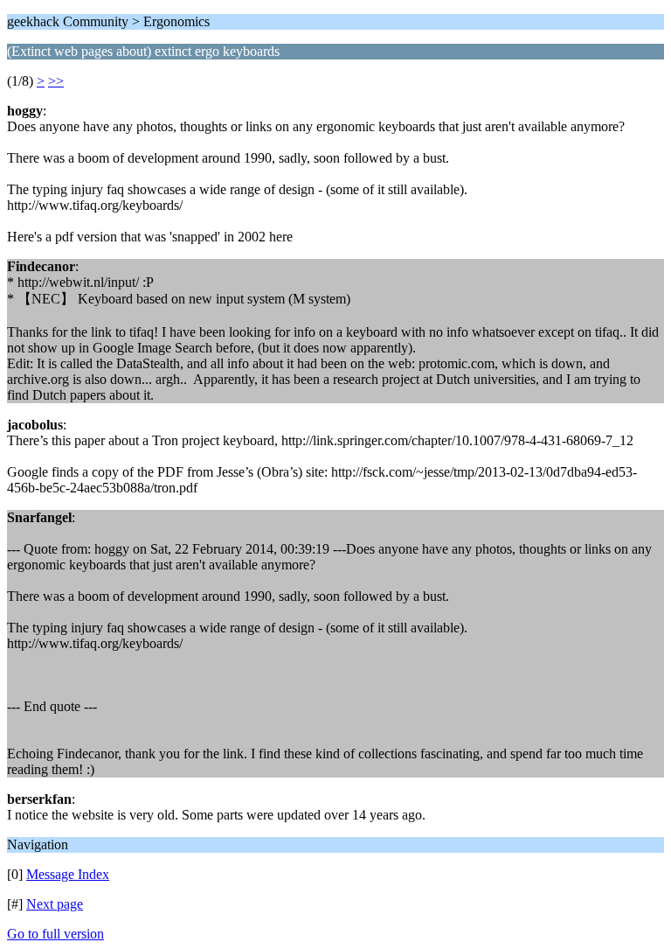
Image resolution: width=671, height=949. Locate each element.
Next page (54, 904)
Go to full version (55, 933)
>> (56, 80)
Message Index (67, 874)
